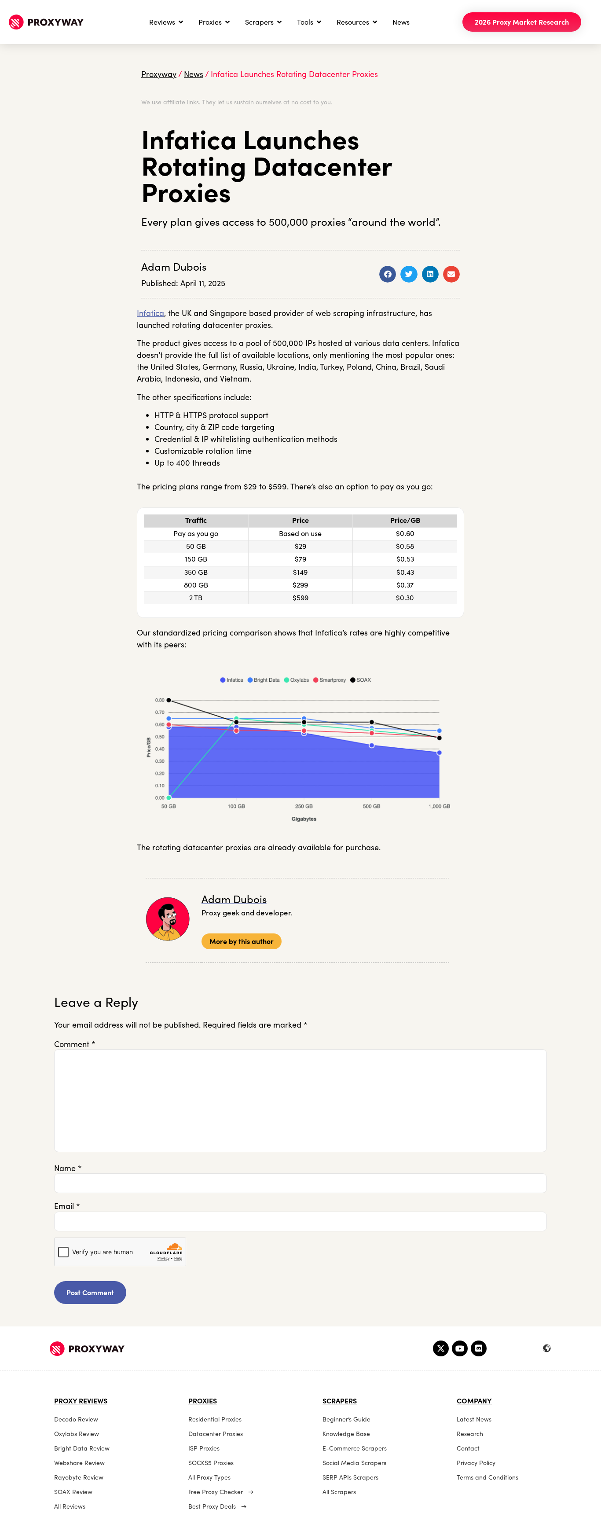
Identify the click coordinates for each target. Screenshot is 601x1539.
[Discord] (479, 1348)
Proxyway (158, 74)
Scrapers (339, 1400)
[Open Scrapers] (279, 22)
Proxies (202, 1400)
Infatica (150, 313)
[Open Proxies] (227, 22)
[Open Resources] (374, 22)
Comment (74, 1044)
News (193, 74)
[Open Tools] (318, 22)
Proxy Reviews (80, 1400)
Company (474, 1400)
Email (67, 1206)
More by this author (241, 941)
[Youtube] (460, 1348)
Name (68, 1168)
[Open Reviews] (180, 22)
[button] (387, 274)
